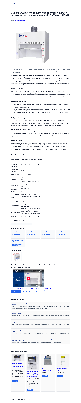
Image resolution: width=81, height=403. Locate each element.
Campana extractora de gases (20, 20)
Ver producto (14, 381)
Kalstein (13, 3)
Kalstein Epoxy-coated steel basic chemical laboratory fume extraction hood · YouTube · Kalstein (33, 288)
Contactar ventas (27, 291)
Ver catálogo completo (38, 291)
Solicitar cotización (16, 291)
